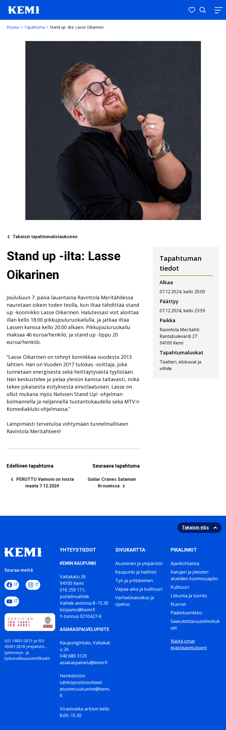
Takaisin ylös (195, 527)
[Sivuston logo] (23, 9)
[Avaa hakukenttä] (203, 10)
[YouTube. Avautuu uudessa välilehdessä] (11, 601)
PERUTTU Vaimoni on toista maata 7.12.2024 (45, 483)
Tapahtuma (34, 27)
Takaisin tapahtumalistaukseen (45, 236)
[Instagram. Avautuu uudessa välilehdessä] (33, 585)
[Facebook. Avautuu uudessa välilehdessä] (11, 585)
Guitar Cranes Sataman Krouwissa (112, 483)
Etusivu (13, 27)
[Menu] (218, 10)
